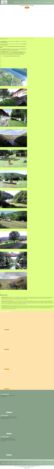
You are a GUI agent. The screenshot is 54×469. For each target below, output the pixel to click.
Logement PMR (3, 370)
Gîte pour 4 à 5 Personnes (5, 331)
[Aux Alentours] (51, 2)
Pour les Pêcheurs (4, 436)
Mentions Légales (39, 462)
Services (26, 2)
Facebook (19, 462)
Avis (14, 462)
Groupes (32, 2)
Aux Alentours (49, 2)
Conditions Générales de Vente (29, 462)
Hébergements (18, 2)
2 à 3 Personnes (6, 329)
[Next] (0, 292)
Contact (10, 462)
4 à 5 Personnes (6, 349)
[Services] (27, 2)
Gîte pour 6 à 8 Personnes (5, 351)
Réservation (27, 7)
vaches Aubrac (19, 307)
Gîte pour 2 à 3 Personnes (5, 311)
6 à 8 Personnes (6, 369)
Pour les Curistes (4, 415)
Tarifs (43, 2)
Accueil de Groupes (5, 394)
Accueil (4, 462)
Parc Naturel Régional (13, 305)
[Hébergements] (21, 2)
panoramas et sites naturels (42, 306)
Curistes (38, 2)
